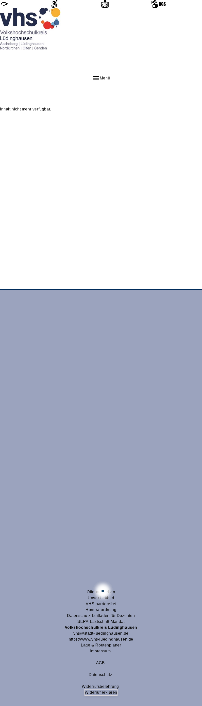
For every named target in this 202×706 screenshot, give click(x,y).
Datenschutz (100, 675)
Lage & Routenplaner (101, 645)
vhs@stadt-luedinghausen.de (101, 633)
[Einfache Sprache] (126, 4)
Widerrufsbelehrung (100, 686)
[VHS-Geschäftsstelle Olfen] (103, 591)
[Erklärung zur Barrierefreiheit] (75, 4)
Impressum (100, 651)
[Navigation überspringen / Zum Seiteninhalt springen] (25, 4)
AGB (100, 663)
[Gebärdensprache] (177, 4)
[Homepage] (101, 41)
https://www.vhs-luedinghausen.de (101, 639)
